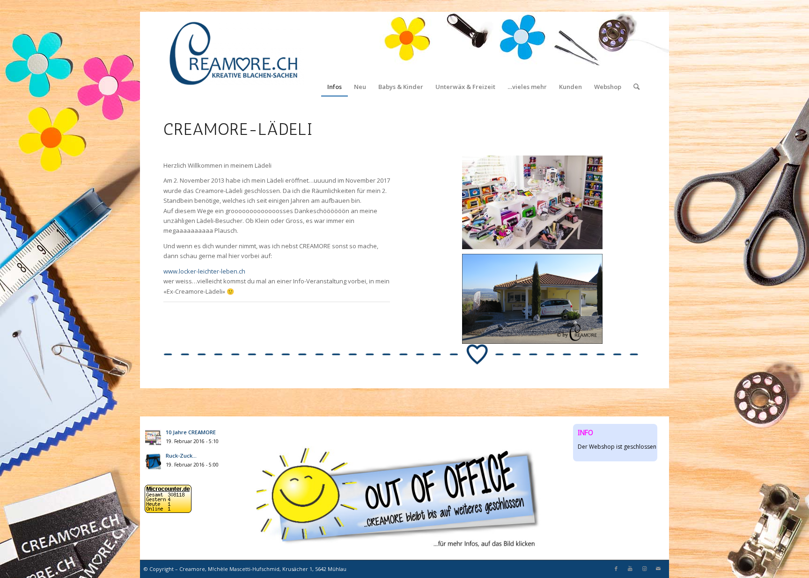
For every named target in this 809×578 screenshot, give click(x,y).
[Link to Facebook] (616, 569)
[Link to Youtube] (630, 569)
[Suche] (636, 54)
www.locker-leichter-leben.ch (204, 271)
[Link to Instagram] (644, 569)
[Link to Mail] (658, 569)
